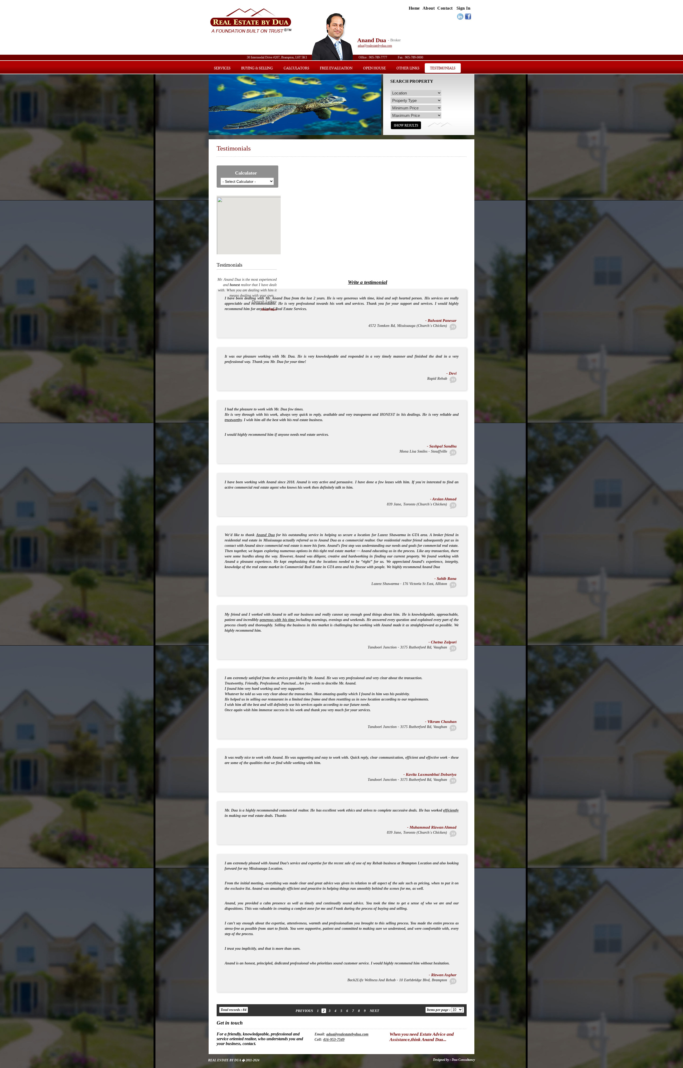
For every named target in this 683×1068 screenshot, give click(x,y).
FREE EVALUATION (336, 68)
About (429, 8)
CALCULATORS (296, 68)
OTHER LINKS (407, 68)
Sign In (463, 8)
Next (374, 1011)
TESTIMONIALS (442, 68)
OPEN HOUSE (374, 68)
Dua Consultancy (463, 1060)
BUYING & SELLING (257, 68)
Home (414, 8)
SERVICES (222, 68)
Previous (304, 1011)
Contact (445, 8)
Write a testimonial (367, 282)
